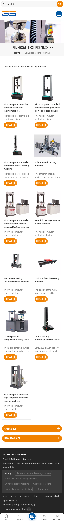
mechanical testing (42, 484)
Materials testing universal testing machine (47, 222)
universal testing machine (17, 484)
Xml (15, 505)
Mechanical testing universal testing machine (16, 280)
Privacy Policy (26, 505)
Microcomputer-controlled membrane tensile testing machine (16, 165)
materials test (41, 489)
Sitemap (7, 505)
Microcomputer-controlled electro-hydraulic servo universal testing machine (16, 223)
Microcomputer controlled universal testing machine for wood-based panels (47, 107)
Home (17, 53)
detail (8, 125)
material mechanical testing (18, 489)
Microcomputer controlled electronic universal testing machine (16, 107)
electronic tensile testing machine (21, 478)
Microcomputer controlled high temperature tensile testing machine (16, 397)
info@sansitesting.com (20, 459)
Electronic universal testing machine (33, 473)
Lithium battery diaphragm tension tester (47, 338)
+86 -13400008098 (16, 454)
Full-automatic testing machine (45, 164)
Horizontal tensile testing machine (47, 280)
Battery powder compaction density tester (16, 338)
